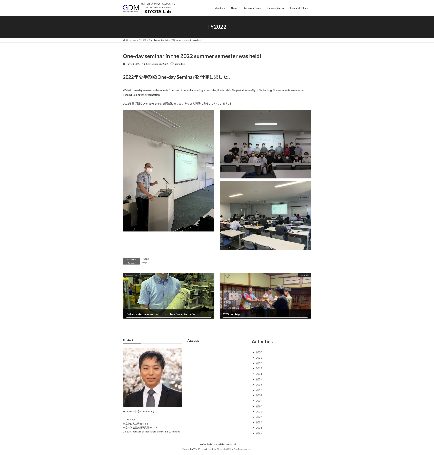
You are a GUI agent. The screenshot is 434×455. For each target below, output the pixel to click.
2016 (259, 384)
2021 (259, 411)
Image (144, 262)
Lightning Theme (216, 449)
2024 (259, 427)
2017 (259, 389)
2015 (259, 379)
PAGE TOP (421, 438)
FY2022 (145, 259)
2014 (259, 373)
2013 (259, 368)
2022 (259, 416)
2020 (259, 406)
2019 (259, 400)
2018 (259, 395)
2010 (259, 352)
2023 (259, 422)
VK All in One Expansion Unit (239, 449)
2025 (259, 432)
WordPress (198, 449)
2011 (259, 357)
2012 (259, 363)
